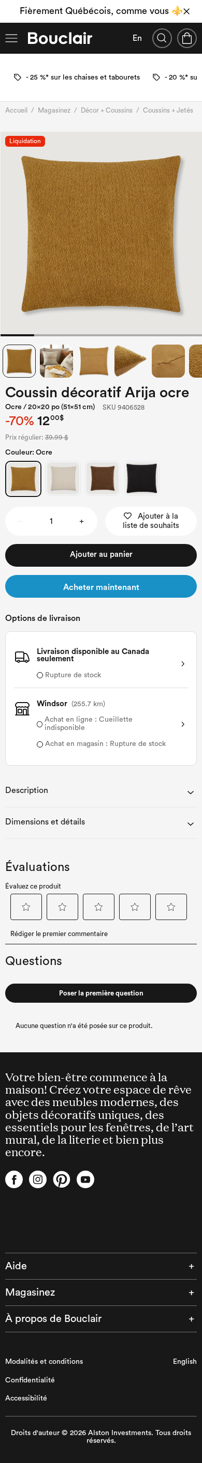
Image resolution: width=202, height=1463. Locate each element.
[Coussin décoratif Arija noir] (142, 478)
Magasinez (54, 110)
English (185, 1361)
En (137, 38)
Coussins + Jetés (168, 110)
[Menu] (11, 38)
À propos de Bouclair (53, 1319)
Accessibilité (26, 1398)
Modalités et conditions (44, 1361)
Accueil (16, 110)
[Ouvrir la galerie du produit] (101, 234)
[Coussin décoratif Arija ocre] (23, 479)
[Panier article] (187, 38)
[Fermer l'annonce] (186, 11)
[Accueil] (60, 38)
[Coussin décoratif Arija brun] (102, 478)
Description (26, 790)
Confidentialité (30, 1380)
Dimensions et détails (45, 822)
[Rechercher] (162, 38)
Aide (16, 1266)
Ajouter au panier (101, 554)
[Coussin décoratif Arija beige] (63, 478)
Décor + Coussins (107, 110)
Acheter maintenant (101, 587)
